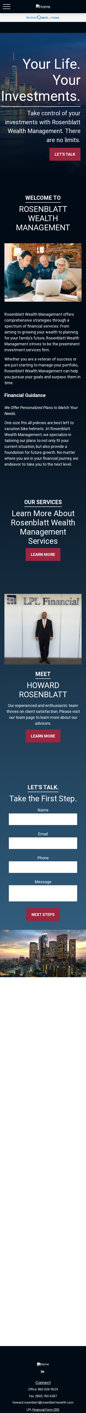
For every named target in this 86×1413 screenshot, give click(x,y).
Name (43, 810)
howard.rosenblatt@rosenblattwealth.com (43, 1402)
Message (43, 882)
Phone (43, 858)
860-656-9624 (48, 1389)
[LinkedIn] (43, 1371)
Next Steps (43, 914)
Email (43, 834)
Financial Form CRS (45, 1409)
